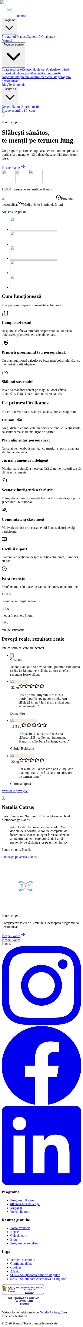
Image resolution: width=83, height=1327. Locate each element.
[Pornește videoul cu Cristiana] (12, 655)
